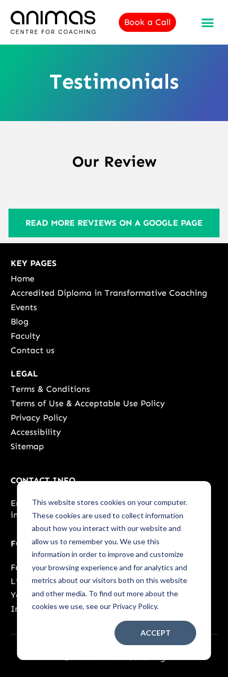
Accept (156, 632)
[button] (208, 22)
